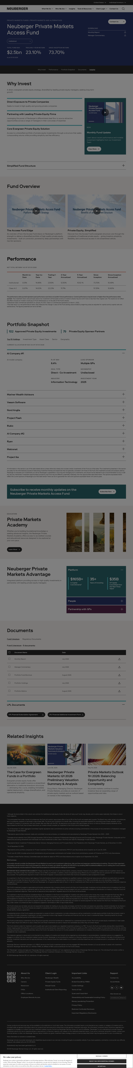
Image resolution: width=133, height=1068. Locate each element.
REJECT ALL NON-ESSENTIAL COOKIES (101, 1061)
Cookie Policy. (48, 1066)
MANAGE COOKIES (102, 1056)
